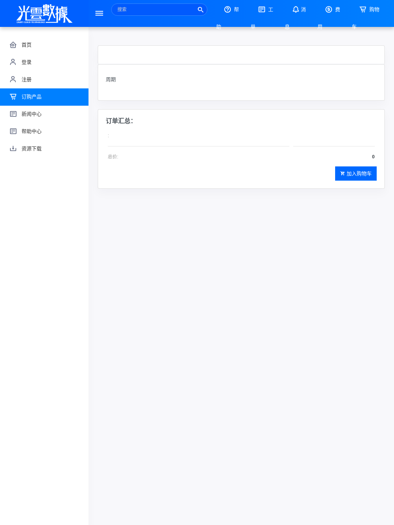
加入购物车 (359, 173)
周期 (111, 79)
